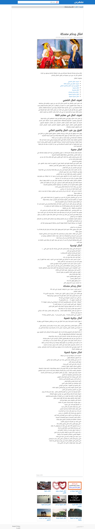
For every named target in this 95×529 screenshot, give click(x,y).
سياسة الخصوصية (16, 526)
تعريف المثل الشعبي (73, 81)
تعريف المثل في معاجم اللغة (71, 84)
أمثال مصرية (76, 88)
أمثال (76, 7)
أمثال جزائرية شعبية (74, 94)
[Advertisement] (59, 459)
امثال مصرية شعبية (73, 96)
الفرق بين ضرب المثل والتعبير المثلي (69, 86)
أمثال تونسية (75, 90)
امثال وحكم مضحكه (74, 92)
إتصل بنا (18, 528)
